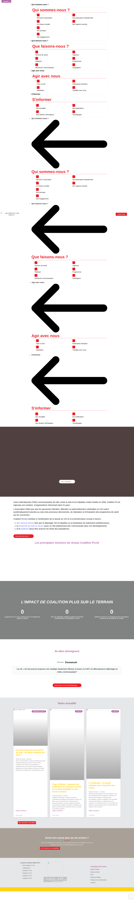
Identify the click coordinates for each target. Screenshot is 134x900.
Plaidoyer (38, 61)
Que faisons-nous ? (39, 204)
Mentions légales (95, 877)
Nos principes (41, 30)
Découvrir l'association (44, 18)
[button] (0, 461)
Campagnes (76, 67)
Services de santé (41, 55)
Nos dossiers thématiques (45, 114)
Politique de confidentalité (98, 880)
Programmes (76, 61)
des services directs (25, 523)
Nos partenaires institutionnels (82, 18)
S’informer (35, 355)
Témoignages (77, 114)
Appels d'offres (95, 869)
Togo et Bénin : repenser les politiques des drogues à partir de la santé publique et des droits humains (66, 788)
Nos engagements (43, 37)
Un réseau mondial (43, 24)
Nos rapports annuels (79, 24)
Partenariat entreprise (79, 84)
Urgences (75, 55)
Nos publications (78, 108)
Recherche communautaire (44, 67)
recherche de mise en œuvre (31, 526)
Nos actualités (41, 108)
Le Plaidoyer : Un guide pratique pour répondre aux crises (102, 785)
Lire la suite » (21, 810)
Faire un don (41, 84)
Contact (92, 882)
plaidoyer (25, 529)
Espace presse (95, 872)
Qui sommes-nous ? (40, 118)
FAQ (91, 874)
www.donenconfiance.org (57, 881)
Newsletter (40, 90)
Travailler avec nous (79, 90)
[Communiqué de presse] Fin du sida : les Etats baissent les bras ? (30, 752)
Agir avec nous (37, 282)
